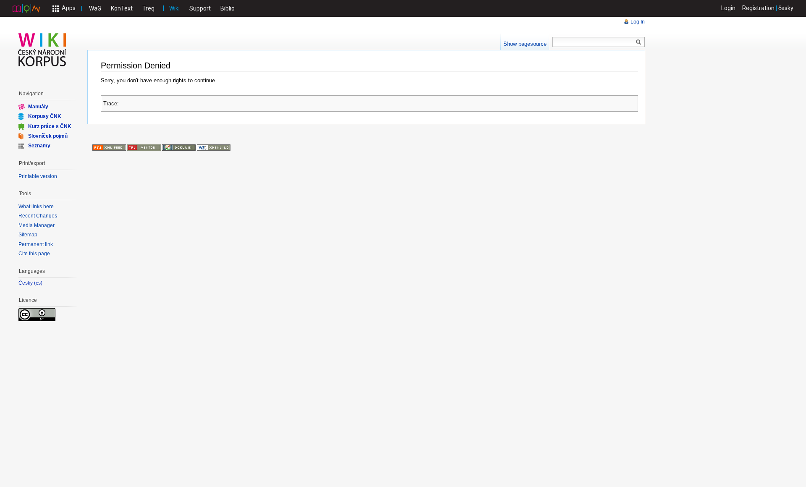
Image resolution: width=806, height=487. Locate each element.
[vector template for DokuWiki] (144, 146)
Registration (758, 8)
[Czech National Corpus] (26, 8)
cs (38, 283)
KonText (122, 8)
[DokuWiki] (179, 146)
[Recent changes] (109, 146)
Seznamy (39, 146)
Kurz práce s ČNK (49, 126)
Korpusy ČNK (44, 116)
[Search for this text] (638, 42)
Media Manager (36, 225)
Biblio (227, 8)
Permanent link (35, 244)
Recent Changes (37, 216)
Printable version (37, 176)
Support (200, 8)
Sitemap (27, 235)
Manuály (38, 107)
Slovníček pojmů (48, 136)
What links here (36, 206)
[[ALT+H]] (42, 49)
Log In (638, 22)
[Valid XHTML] (213, 146)
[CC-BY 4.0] (36, 314)
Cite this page (34, 254)
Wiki (174, 8)
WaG (95, 8)
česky (785, 8)
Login (728, 8)
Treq (148, 8)
